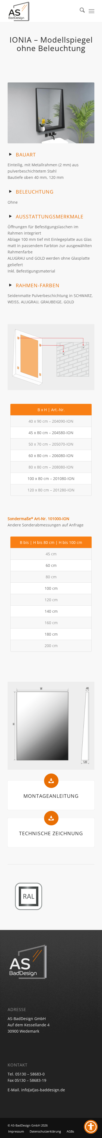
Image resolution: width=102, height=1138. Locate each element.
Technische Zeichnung (51, 833)
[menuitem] (79, 11)
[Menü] (91, 10)
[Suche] (79, 11)
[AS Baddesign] (42, 11)
